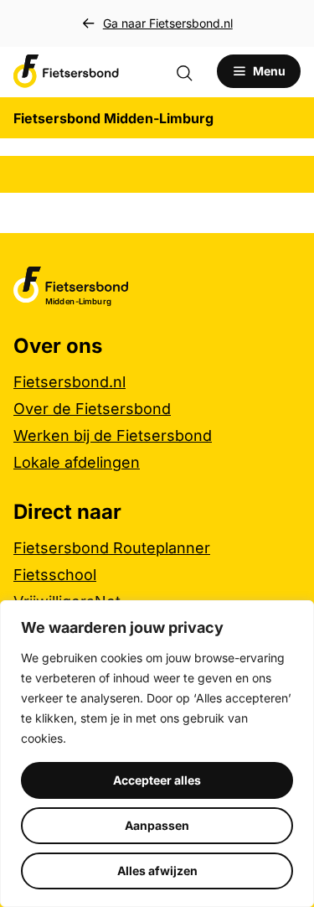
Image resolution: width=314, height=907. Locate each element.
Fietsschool (54, 574)
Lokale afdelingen (76, 462)
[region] (157, 753)
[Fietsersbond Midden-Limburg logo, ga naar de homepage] (66, 71)
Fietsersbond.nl (69, 382)
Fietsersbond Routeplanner (111, 548)
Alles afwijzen (157, 870)
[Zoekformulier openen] (192, 71)
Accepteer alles (157, 780)
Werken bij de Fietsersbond (112, 435)
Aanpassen (157, 825)
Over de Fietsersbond (92, 408)
